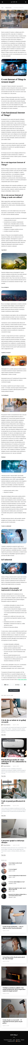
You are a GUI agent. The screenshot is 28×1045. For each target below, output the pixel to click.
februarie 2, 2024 (12, 897)
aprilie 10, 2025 (12, 870)
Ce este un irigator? (13, 869)
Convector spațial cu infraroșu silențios (12, 841)
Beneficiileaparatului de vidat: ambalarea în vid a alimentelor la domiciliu (13, 761)
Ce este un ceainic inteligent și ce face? (17, 881)
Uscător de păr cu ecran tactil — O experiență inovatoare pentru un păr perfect (12, 1021)
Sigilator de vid (11, 740)
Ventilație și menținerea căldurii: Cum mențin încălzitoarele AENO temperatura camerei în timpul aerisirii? (14, 989)
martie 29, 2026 (12, 864)
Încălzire (12, 12)
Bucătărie (7, 12)
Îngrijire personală (7, 907)
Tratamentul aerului (8, 7)
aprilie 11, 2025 (12, 877)
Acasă (2, 7)
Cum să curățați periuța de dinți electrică (17, 875)
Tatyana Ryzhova (6, 724)
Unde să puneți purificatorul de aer (13, 802)
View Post (3, 734)
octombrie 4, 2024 (12, 883)
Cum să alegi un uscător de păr (15, 863)
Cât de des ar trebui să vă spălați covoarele (13, 721)
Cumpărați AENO (11, 1041)
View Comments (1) (14, 690)
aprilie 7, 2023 (12, 891)
